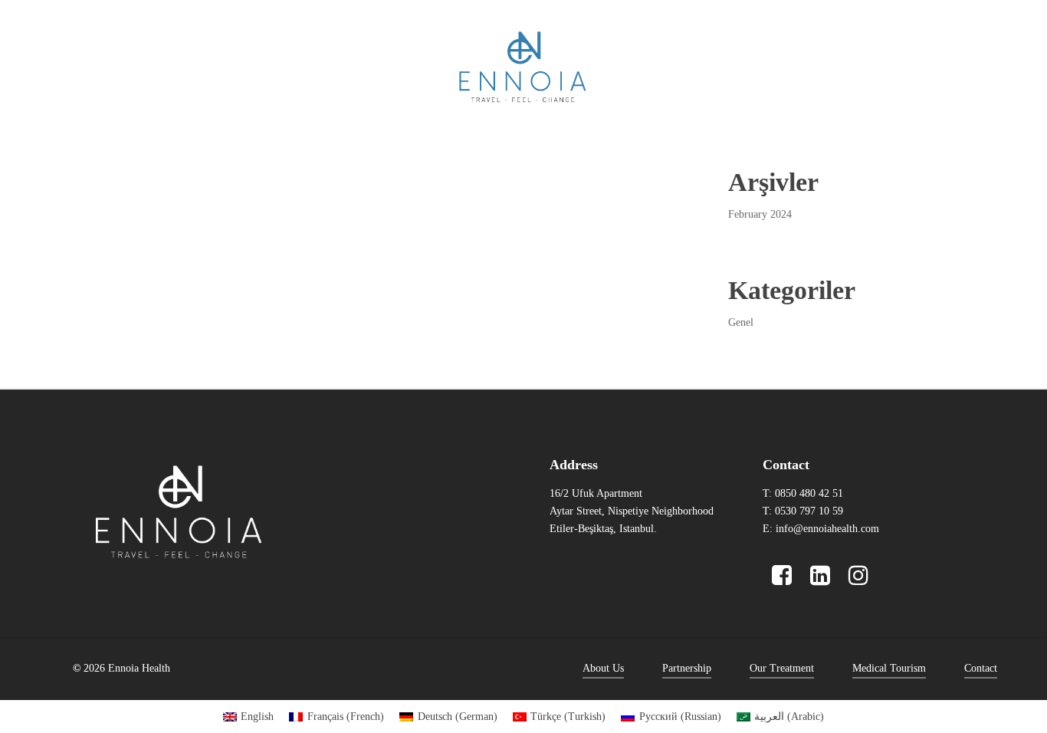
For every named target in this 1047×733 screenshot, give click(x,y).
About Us (603, 668)
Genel (740, 322)
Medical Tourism (889, 668)
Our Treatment (782, 668)
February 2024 (760, 214)
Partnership (686, 668)
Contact (980, 668)
